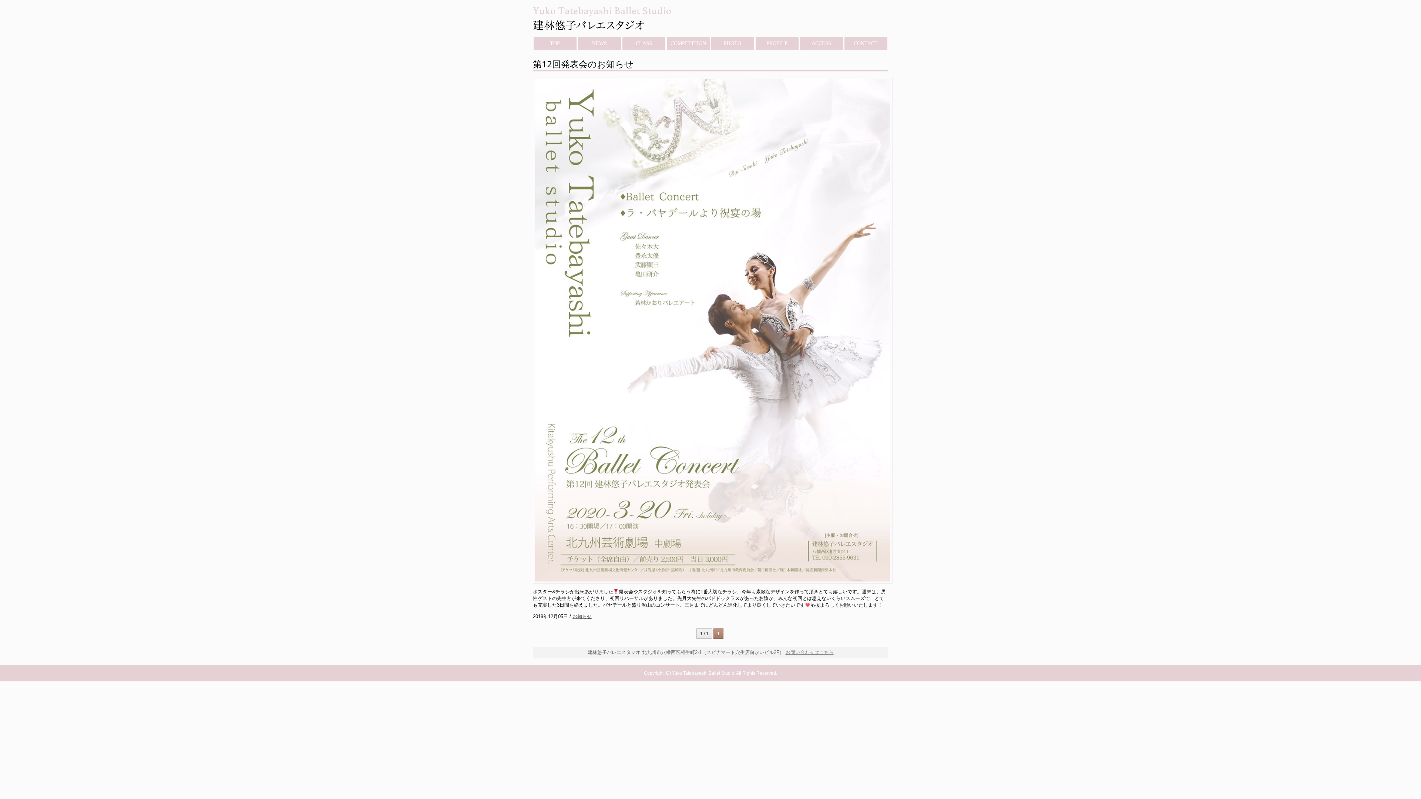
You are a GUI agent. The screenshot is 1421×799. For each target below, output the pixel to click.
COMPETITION (688, 43)
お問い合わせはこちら (810, 652)
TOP (555, 43)
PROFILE (777, 43)
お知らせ (582, 616)
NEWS (599, 43)
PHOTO (732, 43)
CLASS (644, 43)
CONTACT (866, 43)
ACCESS (821, 43)
